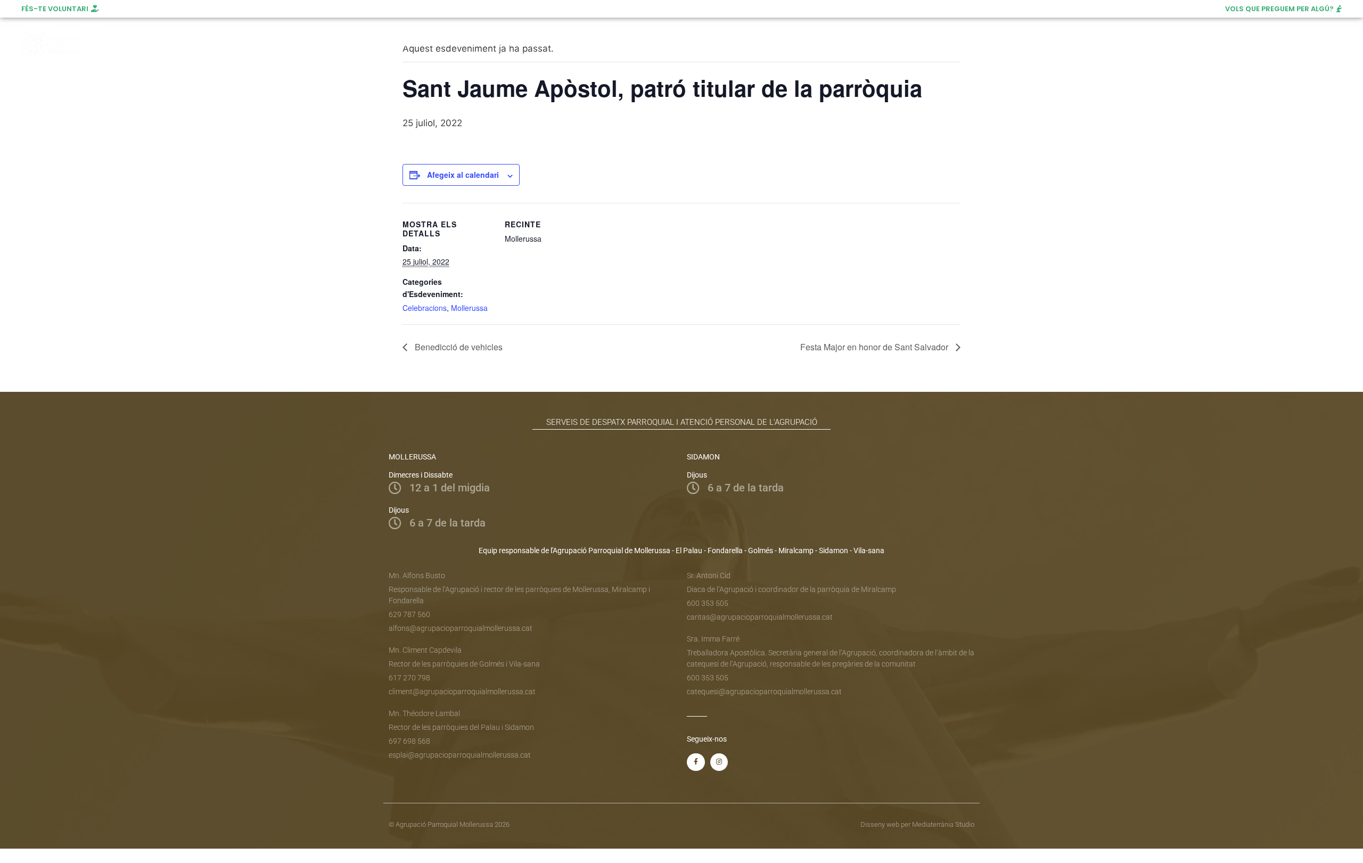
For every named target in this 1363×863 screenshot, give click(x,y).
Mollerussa (469, 307)
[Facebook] (1244, 43)
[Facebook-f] (696, 762)
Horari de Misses (674, 43)
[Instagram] (1263, 43)
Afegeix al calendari (463, 174)
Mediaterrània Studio (943, 824)
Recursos (744, 43)
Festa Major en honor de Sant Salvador (875, 347)
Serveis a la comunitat (495, 43)
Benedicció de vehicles (458, 347)
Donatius (807, 43)
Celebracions (425, 307)
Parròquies (592, 43)
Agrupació (409, 43)
